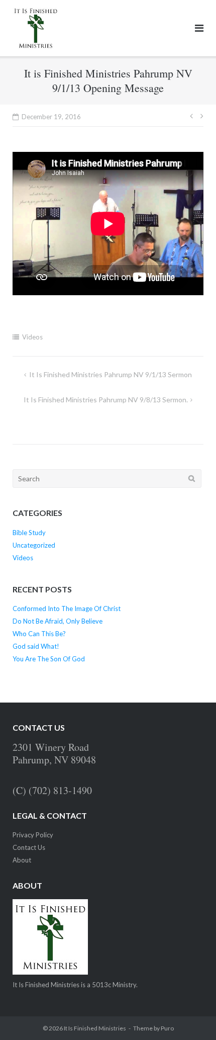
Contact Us (29, 847)
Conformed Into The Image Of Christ (67, 608)
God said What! (36, 646)
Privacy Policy (33, 835)
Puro (167, 1028)
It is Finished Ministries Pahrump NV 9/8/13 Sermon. (106, 399)
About (22, 860)
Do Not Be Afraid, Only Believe (57, 621)
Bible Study (29, 533)
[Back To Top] (191, 1015)
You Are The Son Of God (49, 659)
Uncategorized (34, 545)
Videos (32, 337)
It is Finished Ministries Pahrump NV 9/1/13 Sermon (110, 374)
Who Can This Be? (39, 634)
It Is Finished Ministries (95, 1028)
